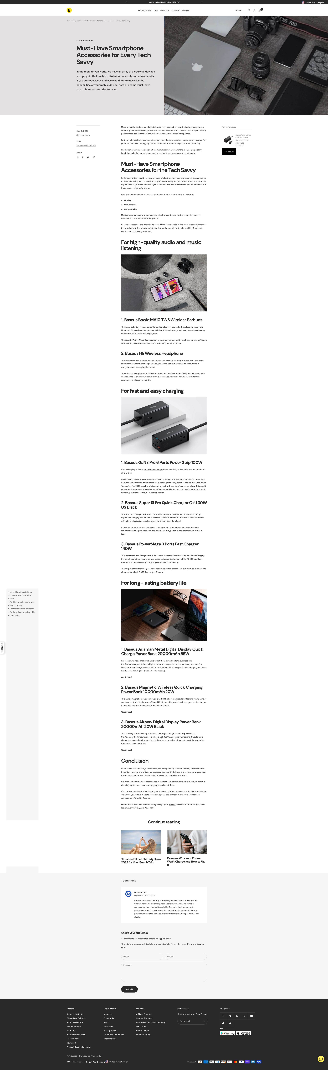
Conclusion (15, 615)
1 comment (85, 135)
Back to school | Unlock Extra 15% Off (164, 2)
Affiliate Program (144, 1014)
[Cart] (260, 10)
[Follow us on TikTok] (223, 1023)
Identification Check (76, 1034)
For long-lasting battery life (22, 612)
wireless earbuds (190, 327)
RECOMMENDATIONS (84, 41)
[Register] (204, 1021)
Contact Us (109, 1018)
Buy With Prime (143, 1034)
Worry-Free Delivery (76, 1018)
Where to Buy (142, 1030)
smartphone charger (153, 469)
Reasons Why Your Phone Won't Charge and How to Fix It (186, 861)
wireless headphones (137, 360)
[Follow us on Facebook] (223, 1016)
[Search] (249, 10)
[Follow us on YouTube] (251, 1016)
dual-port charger (134, 514)
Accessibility (110, 1038)
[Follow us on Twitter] (230, 1016)
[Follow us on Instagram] (237, 1016)
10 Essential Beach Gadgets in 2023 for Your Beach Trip (141, 860)
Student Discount (144, 1018)
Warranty (71, 1030)
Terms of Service (196, 944)
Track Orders (73, 1038)
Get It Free (141, 1026)
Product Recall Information (79, 1047)
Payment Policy (74, 1026)
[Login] (254, 10)
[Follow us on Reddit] (230, 1023)
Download (71, 1043)
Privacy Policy (177, 944)
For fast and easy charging (22, 608)
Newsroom (109, 1026)
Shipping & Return (75, 1022)
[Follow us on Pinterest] (244, 1016)
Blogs (106, 1022)
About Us (108, 1014)
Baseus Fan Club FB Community (150, 1022)
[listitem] (77, 157)
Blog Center (77, 21)
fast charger (143, 568)
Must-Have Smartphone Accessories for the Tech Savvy (20, 595)
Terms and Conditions (114, 1034)
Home (69, 21)
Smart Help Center (75, 1014)
